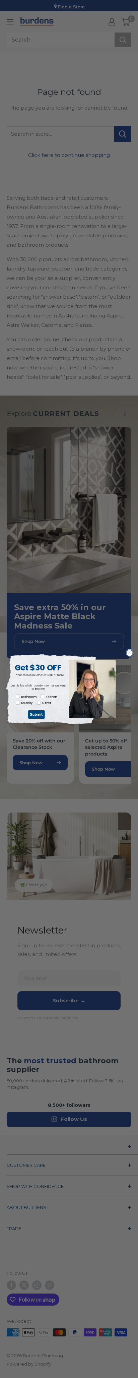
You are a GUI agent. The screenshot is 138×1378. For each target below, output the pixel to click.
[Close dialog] (129, 652)
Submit (36, 714)
